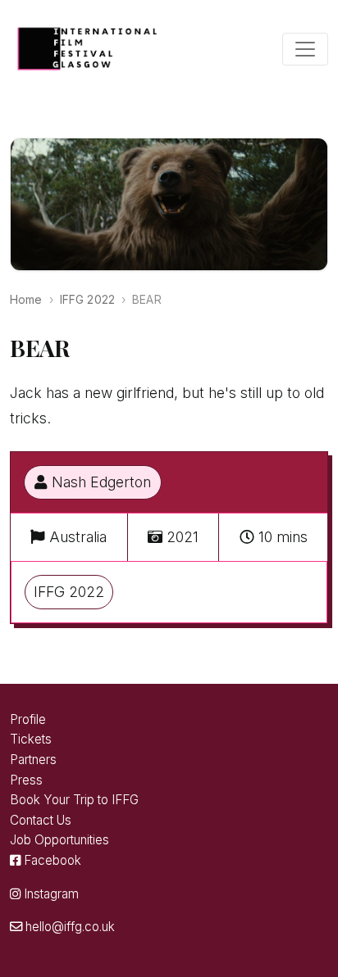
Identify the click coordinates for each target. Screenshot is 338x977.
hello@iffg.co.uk (68, 926)
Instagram (50, 894)
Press (26, 780)
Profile (28, 719)
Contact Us (40, 820)
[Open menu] (305, 49)
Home (26, 299)
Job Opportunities (59, 840)
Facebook (51, 860)
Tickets (31, 739)
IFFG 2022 (87, 299)
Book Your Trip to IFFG (74, 799)
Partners (33, 759)
